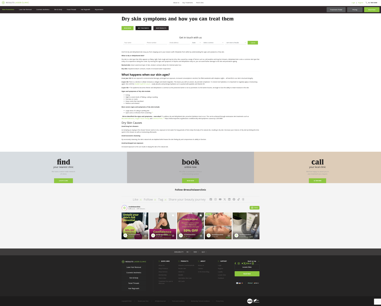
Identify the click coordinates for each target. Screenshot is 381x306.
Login (353, 3)
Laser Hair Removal (25, 9)
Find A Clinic (200, 3)
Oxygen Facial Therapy (142, 118)
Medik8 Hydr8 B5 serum (142, 84)
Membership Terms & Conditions (200, 301)
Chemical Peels (157, 118)
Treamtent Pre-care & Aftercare (166, 282)
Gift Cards (181, 281)
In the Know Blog (203, 272)
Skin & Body (58, 9)
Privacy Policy (220, 301)
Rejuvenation (99, 9)
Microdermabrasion (128, 118)
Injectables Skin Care (185, 278)
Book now (190, 181)
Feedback (221, 278)
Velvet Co (181, 272)
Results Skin (182, 268)
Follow (256, 207)
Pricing (355, 10)
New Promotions (8, 9)
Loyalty (220, 272)
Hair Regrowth (85, 9)
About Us (176, 3)
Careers (200, 268)
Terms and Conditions (178, 301)
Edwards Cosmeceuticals (186, 265)
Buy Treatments (187, 3)
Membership (163, 275)
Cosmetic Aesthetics (42, 9)
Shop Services (163, 272)
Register (360, 3)
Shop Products (161, 28)
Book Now (371, 10)
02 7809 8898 (317, 181)
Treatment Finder (336, 10)
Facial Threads (71, 9)
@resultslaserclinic (194, 189)
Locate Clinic (63, 181)
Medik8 (180, 275)
